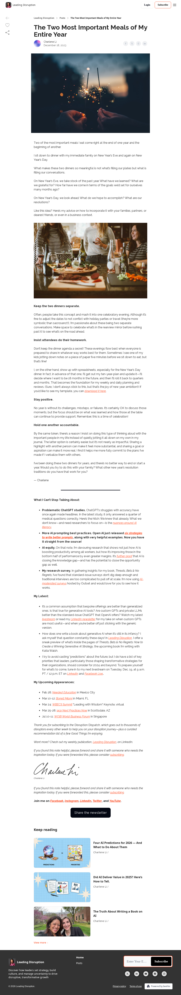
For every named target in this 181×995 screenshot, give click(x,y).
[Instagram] (164, 974)
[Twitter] (127, 974)
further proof (124, 556)
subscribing (117, 754)
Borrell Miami (64, 698)
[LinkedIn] (137, 974)
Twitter (97, 801)
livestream (48, 619)
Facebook (56, 801)
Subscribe (163, 5)
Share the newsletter (90, 812)
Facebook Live (93, 673)
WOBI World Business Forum (72, 716)
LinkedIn (72, 673)
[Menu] (175, 4)
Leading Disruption (44, 18)
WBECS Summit (62, 704)
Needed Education (64, 692)
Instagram (71, 801)
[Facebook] (155, 974)
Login (147, 5)
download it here (95, 391)
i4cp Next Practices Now (72, 710)
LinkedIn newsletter (83, 619)
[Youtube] (146, 974)
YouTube (115, 801)
